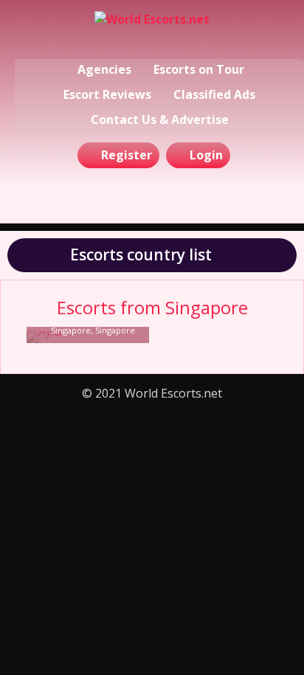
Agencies (104, 69)
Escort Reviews (107, 94)
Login (206, 155)
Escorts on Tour (198, 69)
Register (126, 155)
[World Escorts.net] (152, 31)
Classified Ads (214, 94)
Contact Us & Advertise (160, 119)
